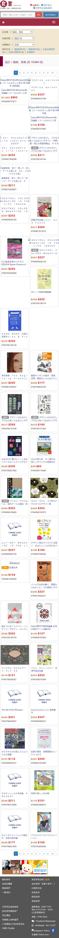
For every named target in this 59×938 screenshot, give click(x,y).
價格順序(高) (20, 49)
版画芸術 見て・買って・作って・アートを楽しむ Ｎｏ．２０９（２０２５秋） (15, 180)
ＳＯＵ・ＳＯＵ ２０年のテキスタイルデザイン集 (44, 502)
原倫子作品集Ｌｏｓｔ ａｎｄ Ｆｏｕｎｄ (44, 221)
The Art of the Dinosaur (12, 709)
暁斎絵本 (14, 567)
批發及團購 (7, 883)
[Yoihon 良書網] (10, 4)
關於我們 (6, 879)
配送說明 (36, 896)
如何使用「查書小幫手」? (43, 883)
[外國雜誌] (15, 866)
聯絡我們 (6, 887)
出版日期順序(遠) (16, 52)
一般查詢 (6, 892)
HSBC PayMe (8, 928)
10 (52, 72)
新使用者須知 (41, 879)
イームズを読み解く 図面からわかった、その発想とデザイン (44, 587)
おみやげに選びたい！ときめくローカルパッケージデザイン (15, 461)
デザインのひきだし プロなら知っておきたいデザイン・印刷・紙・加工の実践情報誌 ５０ (16, 421)
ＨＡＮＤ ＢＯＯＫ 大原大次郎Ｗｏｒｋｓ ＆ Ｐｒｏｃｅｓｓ (15, 336)
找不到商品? (50, 14)
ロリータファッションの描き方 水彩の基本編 (15, 836)
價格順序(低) (34, 49)
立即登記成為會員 (43, 7)
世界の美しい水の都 (40, 793)
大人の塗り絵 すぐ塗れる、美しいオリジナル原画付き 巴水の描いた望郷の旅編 (44, 461)
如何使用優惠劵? (9, 910)
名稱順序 (31, 52)
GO (38, 14)
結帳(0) (35, 5)
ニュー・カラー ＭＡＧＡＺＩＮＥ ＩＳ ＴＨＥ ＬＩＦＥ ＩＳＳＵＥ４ (15, 545)
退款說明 (36, 900)
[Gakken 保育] (35, 866)
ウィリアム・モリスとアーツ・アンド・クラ (14, 669)
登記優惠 (6, 915)
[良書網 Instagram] (41, 930)
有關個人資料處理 (10, 919)
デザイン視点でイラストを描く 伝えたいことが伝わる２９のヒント (44, 545)
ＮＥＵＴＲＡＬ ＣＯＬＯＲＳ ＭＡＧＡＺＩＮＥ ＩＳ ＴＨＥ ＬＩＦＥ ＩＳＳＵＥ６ (16, 212)
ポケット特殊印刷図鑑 (41, 291)
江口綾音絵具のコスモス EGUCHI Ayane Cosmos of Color (14, 264)
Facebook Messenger (46, 920)
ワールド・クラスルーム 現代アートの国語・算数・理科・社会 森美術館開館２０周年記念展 (15, 505)
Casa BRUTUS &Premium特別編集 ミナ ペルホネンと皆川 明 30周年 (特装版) (14, 93)
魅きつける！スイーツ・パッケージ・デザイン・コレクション (15, 629)
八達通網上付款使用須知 (13, 923)
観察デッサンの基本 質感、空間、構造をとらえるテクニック (44, 378)
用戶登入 (47, 5)
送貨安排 (36, 892)
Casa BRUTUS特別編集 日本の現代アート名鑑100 (44, 627)
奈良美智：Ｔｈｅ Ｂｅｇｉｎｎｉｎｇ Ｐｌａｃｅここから (15, 378)
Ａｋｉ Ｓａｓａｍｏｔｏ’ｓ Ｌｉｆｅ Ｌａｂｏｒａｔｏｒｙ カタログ (15, 150)
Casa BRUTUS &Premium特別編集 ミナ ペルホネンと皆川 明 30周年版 (44, 120)
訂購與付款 (37, 887)
